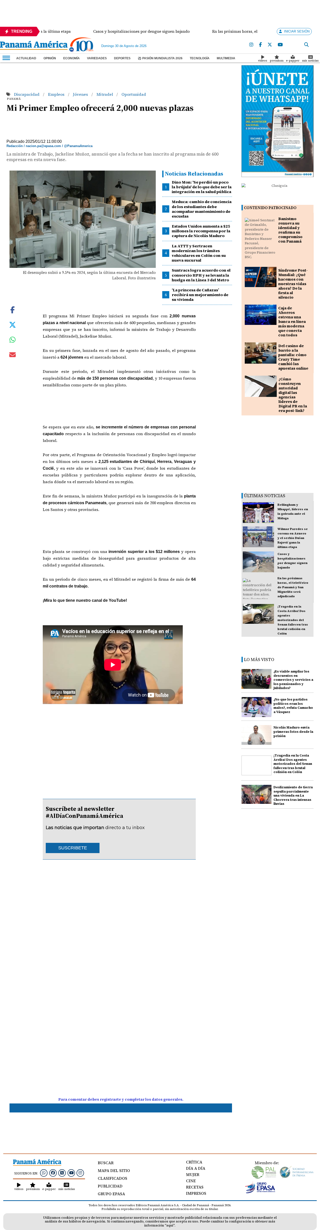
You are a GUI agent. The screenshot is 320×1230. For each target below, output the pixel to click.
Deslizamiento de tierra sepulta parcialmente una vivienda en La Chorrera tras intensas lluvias (293, 795)
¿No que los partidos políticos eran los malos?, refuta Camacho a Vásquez (293, 705)
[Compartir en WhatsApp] (13, 341)
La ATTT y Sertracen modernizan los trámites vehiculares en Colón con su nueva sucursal (199, 253)
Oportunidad (134, 94)
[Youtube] (280, 45)
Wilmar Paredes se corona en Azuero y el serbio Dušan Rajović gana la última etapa (293, 538)
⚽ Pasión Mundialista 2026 (160, 58)
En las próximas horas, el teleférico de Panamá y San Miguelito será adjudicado (293, 587)
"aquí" (169, 1225)
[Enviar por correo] (12, 355)
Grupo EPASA (111, 1193)
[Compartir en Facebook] (12, 309)
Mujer (192, 1174)
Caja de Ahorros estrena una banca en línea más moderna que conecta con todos (292, 321)
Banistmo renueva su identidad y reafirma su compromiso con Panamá (290, 230)
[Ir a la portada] (34, 46)
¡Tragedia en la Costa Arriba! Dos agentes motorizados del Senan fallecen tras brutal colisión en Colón (293, 620)
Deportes (122, 58)
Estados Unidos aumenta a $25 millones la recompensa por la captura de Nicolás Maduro (201, 230)
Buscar (106, 1162)
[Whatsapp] (44, 1172)
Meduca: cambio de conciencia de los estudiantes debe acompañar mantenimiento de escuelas (202, 209)
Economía (71, 58)
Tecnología (200, 58)
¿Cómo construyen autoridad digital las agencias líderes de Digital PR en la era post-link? (292, 394)
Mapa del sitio (114, 1170)
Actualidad (26, 58)
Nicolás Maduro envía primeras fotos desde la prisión (293, 731)
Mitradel (105, 94)
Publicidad (110, 1186)
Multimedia (226, 58)
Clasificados (112, 1178)
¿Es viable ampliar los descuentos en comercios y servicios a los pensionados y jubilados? (293, 679)
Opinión (50, 58)
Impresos (196, 1193)
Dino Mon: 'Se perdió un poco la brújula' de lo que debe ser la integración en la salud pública (202, 186)
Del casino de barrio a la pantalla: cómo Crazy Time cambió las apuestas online (293, 357)
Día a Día (195, 1168)
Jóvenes (81, 94)
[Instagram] (251, 45)
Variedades (97, 58)
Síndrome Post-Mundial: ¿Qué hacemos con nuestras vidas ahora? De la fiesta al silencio (293, 284)
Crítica (194, 1162)
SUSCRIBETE (72, 847)
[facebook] (260, 45)
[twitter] (270, 45)
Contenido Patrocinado (270, 207)
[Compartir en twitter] (12, 324)
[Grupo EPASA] (260, 1192)
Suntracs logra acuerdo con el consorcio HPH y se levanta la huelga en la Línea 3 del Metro (201, 274)
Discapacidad (27, 94)
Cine (191, 1180)
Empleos (57, 94)
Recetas (195, 1187)
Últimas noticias (264, 495)
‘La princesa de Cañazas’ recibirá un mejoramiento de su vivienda (200, 294)
